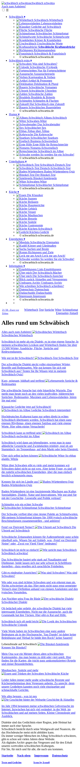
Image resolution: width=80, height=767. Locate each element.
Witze (58, 309)
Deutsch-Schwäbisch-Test (55, 168)
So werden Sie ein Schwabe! (57, 154)
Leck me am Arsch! (53, 255)
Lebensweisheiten (51, 23)
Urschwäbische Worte (49, 43)
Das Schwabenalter (48, 124)
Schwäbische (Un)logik (43, 67)
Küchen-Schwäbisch (39, 228)
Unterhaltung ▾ (18, 161)
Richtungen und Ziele (40, 252)
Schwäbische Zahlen (40, 94)
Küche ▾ (14, 191)
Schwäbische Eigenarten (44, 242)
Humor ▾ (14, 114)
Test (41, 309)
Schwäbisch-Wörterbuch (48, 20)
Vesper (31, 212)
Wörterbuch (31, 309)
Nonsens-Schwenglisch (44, 147)
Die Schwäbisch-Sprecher (47, 276)
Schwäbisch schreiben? (50, 286)
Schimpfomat (70, 309)
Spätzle (31, 222)
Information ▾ (17, 266)
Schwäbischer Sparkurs (44, 137)
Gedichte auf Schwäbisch (45, 26)
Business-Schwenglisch (44, 141)
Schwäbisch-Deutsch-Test (55, 164)
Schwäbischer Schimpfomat (51, 33)
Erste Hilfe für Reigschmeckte (50, 144)
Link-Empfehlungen (49, 269)
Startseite (7, 755)
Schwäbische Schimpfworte (52, 36)
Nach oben (24, 755)
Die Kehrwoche (43, 134)
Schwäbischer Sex (35, 127)
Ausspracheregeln (44, 73)
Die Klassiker (34, 195)
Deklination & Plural (45, 84)
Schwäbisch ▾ (17, 16)
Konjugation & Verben (41, 77)
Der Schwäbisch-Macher (47, 272)
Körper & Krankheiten (47, 40)
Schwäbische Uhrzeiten (42, 90)
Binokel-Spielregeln (45, 178)
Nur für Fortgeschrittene (51, 70)
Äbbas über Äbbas (38, 131)
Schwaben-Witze (36, 121)
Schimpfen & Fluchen (45, 100)
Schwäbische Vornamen (42, 87)
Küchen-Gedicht (39, 232)
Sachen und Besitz (37, 249)
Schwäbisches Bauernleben (44, 107)
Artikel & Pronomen (40, 80)
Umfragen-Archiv (51, 282)
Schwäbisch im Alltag (50, 151)
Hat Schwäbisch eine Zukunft (47, 104)
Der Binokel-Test (44, 174)
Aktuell (73, 313)
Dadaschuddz (43, 292)
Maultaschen (35, 215)
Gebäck (32, 208)
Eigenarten (62, 313)
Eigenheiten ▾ (17, 239)
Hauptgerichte (35, 205)
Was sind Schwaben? (44, 63)
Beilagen (32, 201)
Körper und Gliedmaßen (41, 245)
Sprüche (49, 309)
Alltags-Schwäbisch (55, 117)
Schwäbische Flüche (39, 30)
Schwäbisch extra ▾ (20, 60)
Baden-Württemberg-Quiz (59, 171)
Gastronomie (35, 225)
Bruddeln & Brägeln (42, 97)
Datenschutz (41, 289)
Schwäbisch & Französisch (49, 53)
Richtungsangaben (44, 50)
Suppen (32, 198)
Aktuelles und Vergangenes (50, 279)
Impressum (39, 296)
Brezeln (32, 218)
